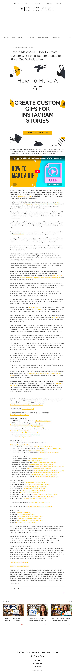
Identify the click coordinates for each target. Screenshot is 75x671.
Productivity (55, 37)
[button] (70, 37)
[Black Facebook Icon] (31, 656)
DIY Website (30, 37)
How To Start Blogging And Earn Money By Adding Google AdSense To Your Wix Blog (13, 619)
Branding (20, 37)
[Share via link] (22, 588)
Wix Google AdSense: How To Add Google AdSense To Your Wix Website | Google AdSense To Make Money (37, 619)
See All (70, 601)
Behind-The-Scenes (43, 37)
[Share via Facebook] (11, 588)
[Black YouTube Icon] (37, 656)
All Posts (5, 37)
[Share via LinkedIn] (18, 588)
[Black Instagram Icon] (40, 656)
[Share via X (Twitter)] (14, 588)
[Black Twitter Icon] (43, 656)
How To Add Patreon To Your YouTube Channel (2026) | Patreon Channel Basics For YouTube (61, 619)
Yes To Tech (37, 9)
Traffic (13, 37)
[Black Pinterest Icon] (34, 656)
